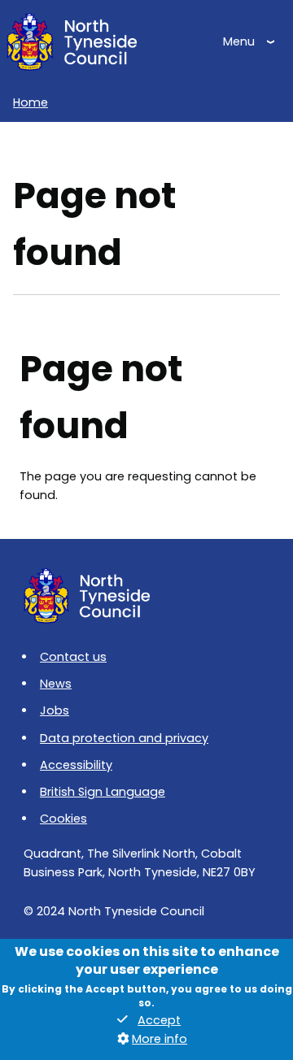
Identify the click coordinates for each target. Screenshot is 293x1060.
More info (159, 1039)
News (56, 684)
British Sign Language (102, 792)
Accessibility (76, 765)
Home (30, 102)
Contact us (73, 657)
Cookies (63, 818)
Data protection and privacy (124, 738)
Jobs (54, 710)
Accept (159, 1020)
